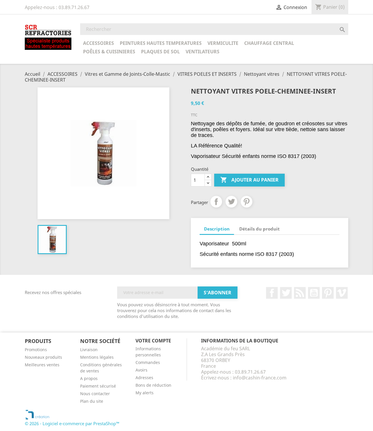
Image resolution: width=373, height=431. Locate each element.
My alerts (145, 392)
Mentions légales (97, 357)
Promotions (36, 349)
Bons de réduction (153, 385)
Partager (216, 201)
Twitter (286, 293)
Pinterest (246, 201)
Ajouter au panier (249, 179)
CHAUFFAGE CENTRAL (269, 43)
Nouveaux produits (43, 357)
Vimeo (342, 293)
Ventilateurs (202, 51)
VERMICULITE (222, 43)
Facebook (272, 293)
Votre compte (153, 340)
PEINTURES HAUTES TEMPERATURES (161, 43)
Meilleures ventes (42, 364)
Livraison (89, 349)
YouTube (314, 293)
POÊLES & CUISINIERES (109, 51)
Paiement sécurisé (98, 386)
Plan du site (91, 401)
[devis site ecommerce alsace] (37, 414)
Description (217, 229)
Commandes (148, 362)
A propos (89, 378)
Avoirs (141, 370)
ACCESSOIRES (98, 43)
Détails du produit (259, 229)
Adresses (144, 377)
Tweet (231, 201)
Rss (300, 293)
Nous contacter (95, 393)
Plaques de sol (160, 51)
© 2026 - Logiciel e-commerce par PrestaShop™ (72, 423)
